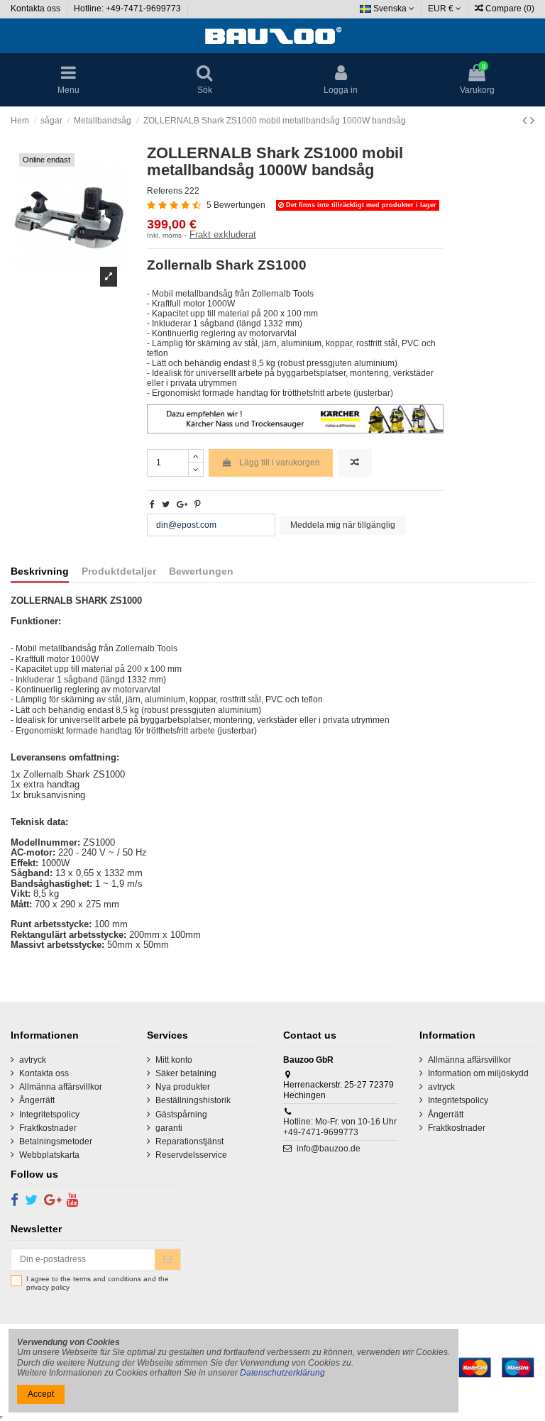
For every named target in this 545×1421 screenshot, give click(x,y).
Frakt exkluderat (222, 234)
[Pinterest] (197, 504)
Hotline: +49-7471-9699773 (128, 8)
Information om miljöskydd (478, 1073)
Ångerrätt (37, 1100)
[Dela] (152, 504)
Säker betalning (185, 1073)
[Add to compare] (355, 463)
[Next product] (532, 121)
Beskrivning (40, 571)
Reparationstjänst (189, 1141)
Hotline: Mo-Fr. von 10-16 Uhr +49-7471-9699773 (340, 1127)
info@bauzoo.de (328, 1149)
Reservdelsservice (191, 1155)
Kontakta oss (36, 8)
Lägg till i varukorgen (279, 463)
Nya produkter (182, 1087)
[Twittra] (166, 504)
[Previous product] (526, 121)
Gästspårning (181, 1114)
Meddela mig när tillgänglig (342, 525)
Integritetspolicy (49, 1114)
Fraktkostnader (48, 1128)
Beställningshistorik (193, 1100)
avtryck (32, 1060)
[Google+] (182, 504)
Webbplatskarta (49, 1155)
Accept (41, 1394)
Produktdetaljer (119, 571)
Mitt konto (173, 1060)
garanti (168, 1128)
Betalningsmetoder (55, 1141)
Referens (164, 191)
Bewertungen (201, 571)
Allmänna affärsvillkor (60, 1087)
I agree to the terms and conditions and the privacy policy (97, 1283)
